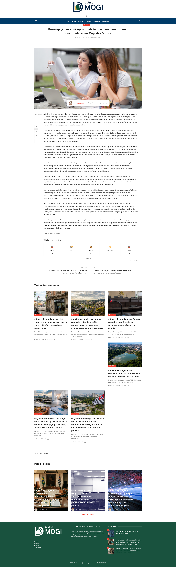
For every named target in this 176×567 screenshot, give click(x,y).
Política (88, 21)
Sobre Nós (105, 21)
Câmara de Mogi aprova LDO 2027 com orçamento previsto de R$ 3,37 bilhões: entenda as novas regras (50, 323)
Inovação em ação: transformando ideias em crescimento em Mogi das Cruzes (112, 271)
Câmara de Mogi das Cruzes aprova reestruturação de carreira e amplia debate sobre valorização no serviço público (46, 498)
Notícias (80, 21)
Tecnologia (96, 21)
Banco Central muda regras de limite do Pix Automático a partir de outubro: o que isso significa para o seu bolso (128, 542)
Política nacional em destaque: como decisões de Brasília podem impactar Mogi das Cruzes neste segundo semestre (87, 323)
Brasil (74, 21)
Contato (36, 545)
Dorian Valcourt (80, 103)
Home (67, 21)
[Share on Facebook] (36, 126)
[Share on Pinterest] (36, 136)
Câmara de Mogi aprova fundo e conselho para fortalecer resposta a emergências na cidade (124, 323)
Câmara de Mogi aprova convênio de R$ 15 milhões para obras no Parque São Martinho (124, 373)
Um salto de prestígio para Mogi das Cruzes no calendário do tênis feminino (68, 271)
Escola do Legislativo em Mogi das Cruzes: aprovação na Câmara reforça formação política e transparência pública (83, 498)
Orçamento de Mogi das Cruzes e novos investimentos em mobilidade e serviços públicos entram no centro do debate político (87, 424)
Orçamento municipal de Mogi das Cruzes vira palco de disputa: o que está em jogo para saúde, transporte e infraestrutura (50, 423)
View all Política (87, 514)
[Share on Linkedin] (36, 141)
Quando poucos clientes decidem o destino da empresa (126, 532)
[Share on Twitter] (36, 131)
